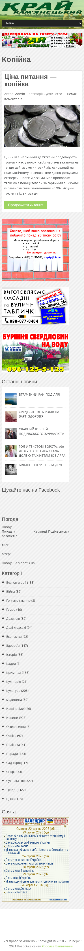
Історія (11, 654)
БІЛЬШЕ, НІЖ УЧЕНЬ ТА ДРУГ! (41, 465)
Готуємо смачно (18, 600)
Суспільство (53, 94)
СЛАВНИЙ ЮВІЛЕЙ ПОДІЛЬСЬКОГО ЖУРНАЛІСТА (41, 431)
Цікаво (11, 799)
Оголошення (16, 726)
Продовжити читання (25, 205)
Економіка (14, 636)
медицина (14, 699)
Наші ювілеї (15, 708)
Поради (12, 753)
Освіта (11, 735)
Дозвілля (13, 618)
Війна (10, 591)
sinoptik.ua (26, 563)
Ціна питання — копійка (30, 80)
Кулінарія (13, 681)
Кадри (11, 663)
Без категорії (16, 582)
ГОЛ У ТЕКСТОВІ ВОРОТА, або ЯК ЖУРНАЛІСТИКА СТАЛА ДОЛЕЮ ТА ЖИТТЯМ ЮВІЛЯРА (42, 451)
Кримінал (13, 672)
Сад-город (14, 762)
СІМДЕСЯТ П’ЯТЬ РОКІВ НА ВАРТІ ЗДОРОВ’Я (39, 414)
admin (20, 94)
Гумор (10, 609)
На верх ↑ (74, 941)
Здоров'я (13, 645)
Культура (13, 690)
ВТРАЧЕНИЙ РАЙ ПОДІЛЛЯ (39, 394)
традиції (12, 790)
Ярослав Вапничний (57, 946)
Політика (13, 744)
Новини (12, 717)
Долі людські (16, 627)
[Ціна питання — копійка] (42, 127)
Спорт (11, 771)
